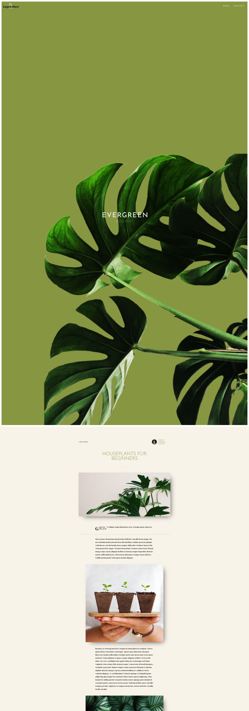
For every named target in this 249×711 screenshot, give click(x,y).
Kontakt (239, 6)
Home (226, 6)
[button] (124, 214)
